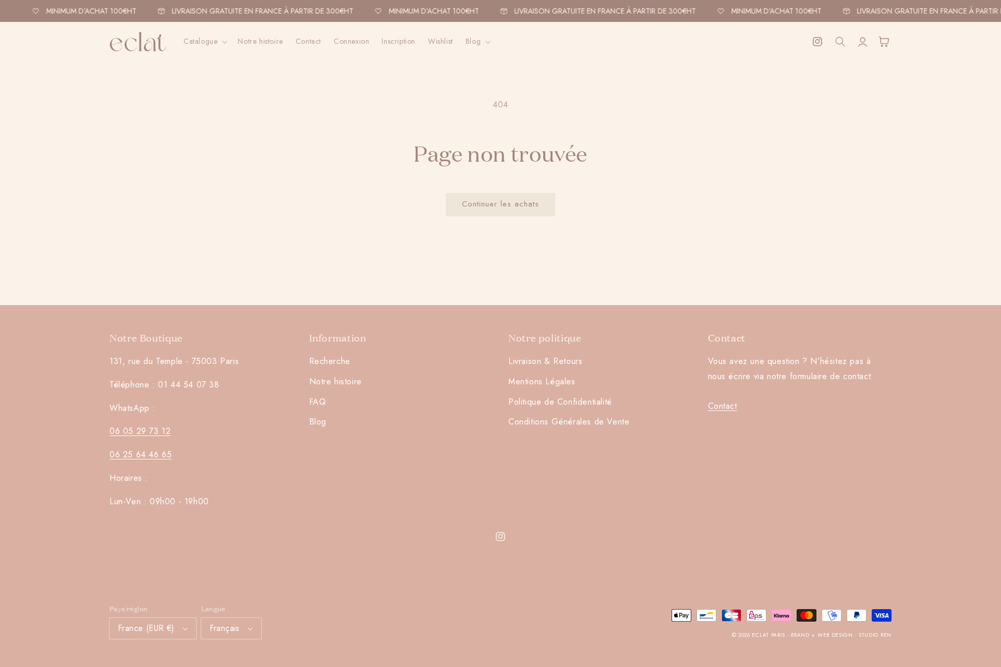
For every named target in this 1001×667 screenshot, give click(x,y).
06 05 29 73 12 (139, 431)
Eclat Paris (768, 635)
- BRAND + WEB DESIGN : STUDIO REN (840, 635)
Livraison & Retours (545, 361)
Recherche (329, 361)
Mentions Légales (542, 381)
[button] (204, 41)
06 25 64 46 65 (140, 454)
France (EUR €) (146, 628)
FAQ (317, 402)
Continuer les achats (500, 204)
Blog (317, 422)
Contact (722, 406)
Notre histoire (335, 381)
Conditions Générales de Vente (568, 422)
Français (225, 628)
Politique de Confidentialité (560, 402)
